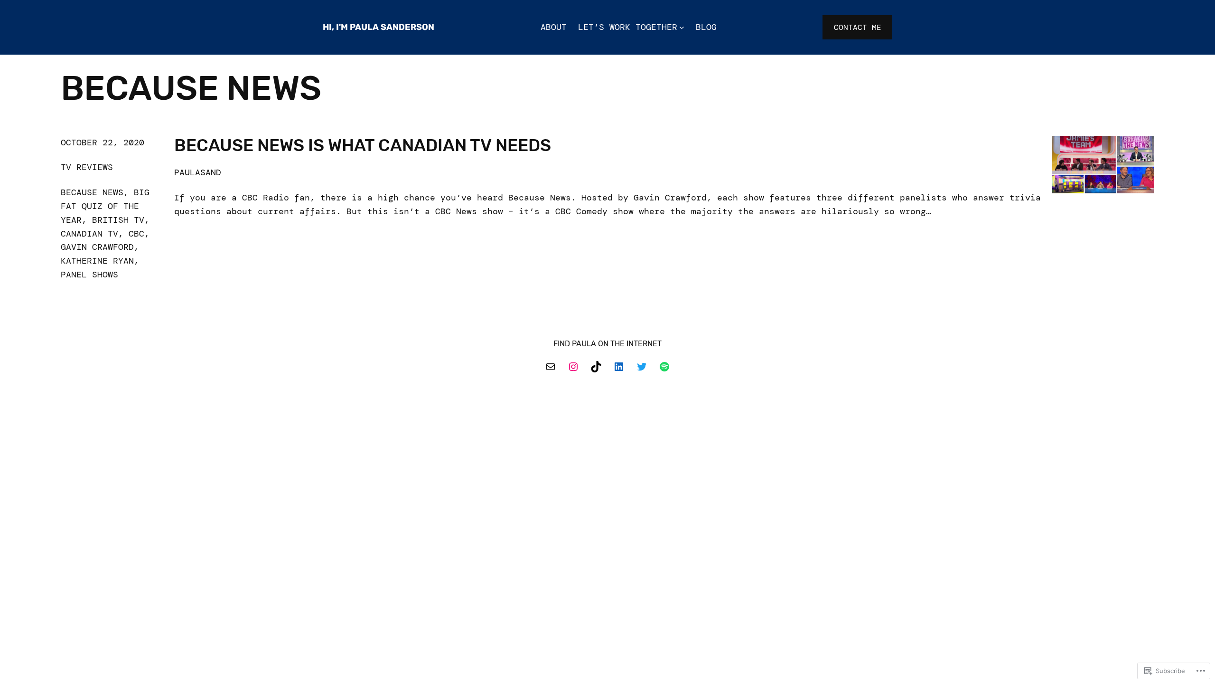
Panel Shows (89, 274)
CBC (136, 233)
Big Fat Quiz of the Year (105, 206)
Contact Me (857, 27)
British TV (118, 220)
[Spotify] (664, 366)
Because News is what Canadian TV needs (362, 145)
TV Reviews (87, 167)
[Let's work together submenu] (681, 27)
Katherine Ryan (97, 260)
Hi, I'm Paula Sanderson (378, 27)
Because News (92, 192)
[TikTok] (596, 366)
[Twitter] (641, 366)
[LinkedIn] (619, 366)
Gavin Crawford (97, 247)
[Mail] (550, 366)
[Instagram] (573, 366)
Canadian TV (89, 233)
